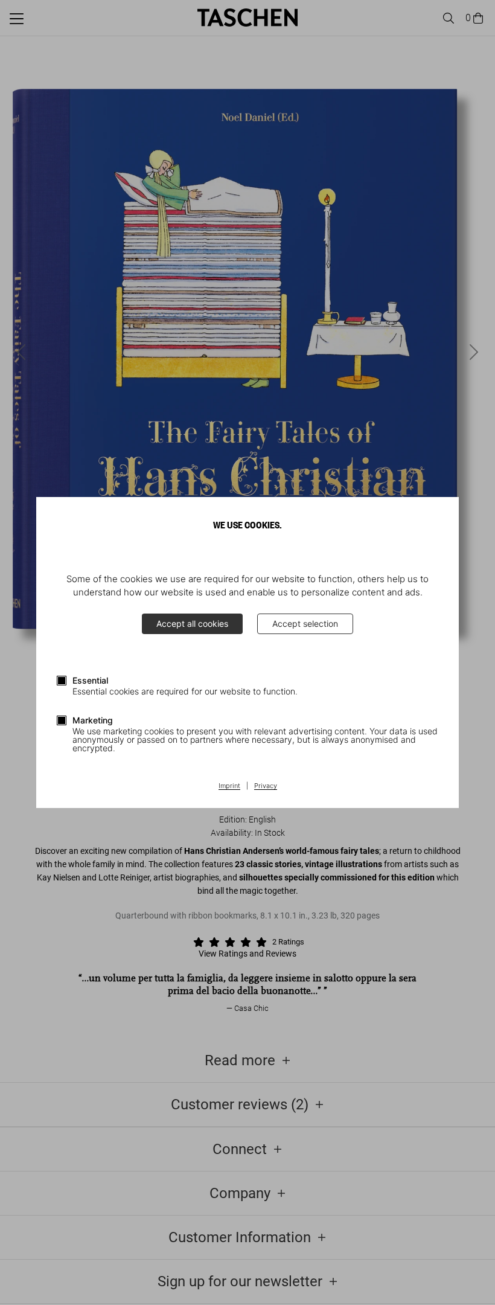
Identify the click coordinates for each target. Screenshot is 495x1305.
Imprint (229, 786)
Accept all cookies (192, 623)
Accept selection (305, 623)
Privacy (265, 786)
